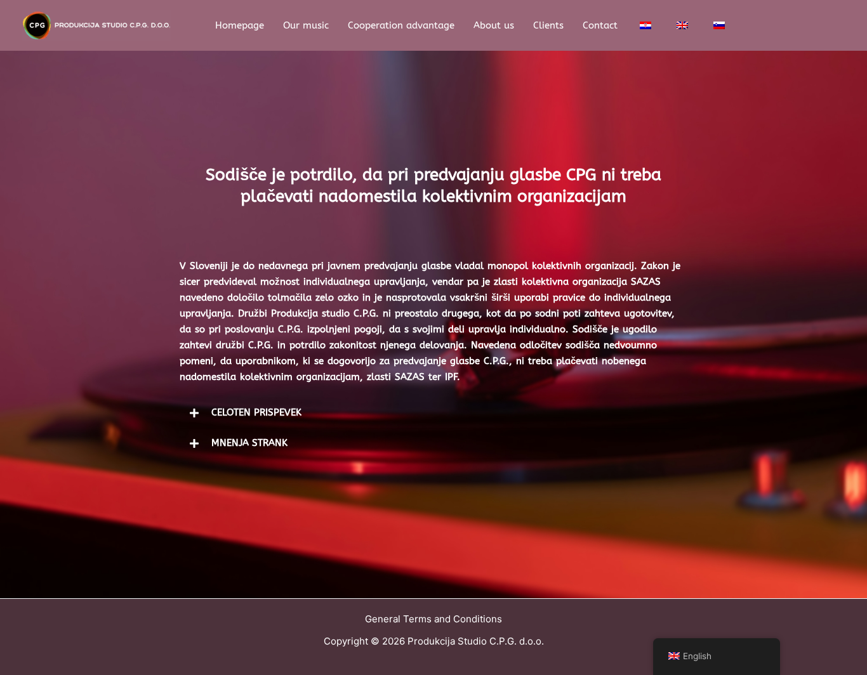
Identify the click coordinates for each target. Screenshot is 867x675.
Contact (600, 25)
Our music (306, 25)
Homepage (239, 25)
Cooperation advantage (401, 25)
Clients (548, 25)
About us (493, 25)
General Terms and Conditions (433, 619)
